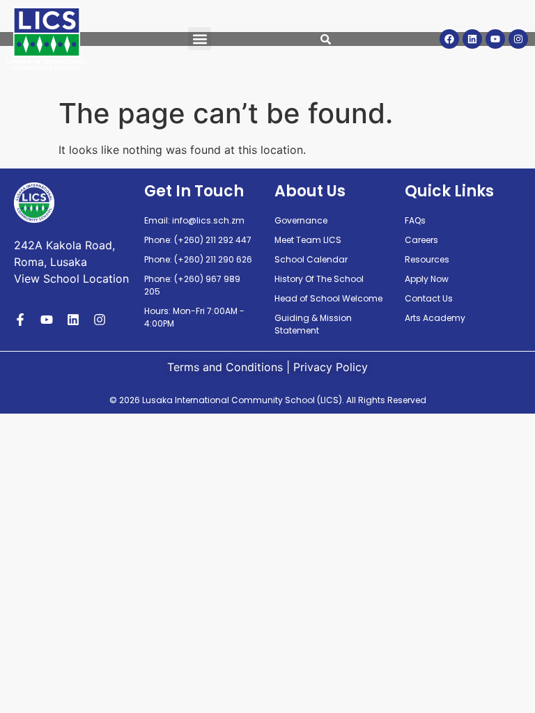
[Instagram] (518, 39)
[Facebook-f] (20, 319)
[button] (199, 38)
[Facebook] (449, 39)
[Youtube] (495, 39)
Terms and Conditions (225, 367)
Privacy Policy (330, 367)
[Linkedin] (472, 39)
